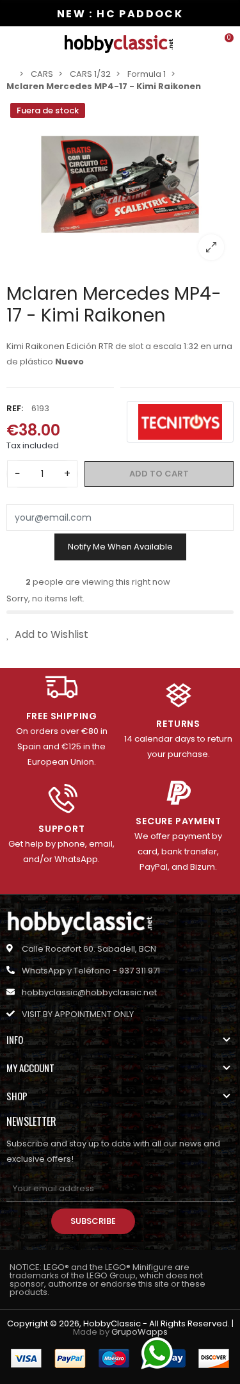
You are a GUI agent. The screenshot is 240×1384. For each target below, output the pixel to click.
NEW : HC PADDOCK (120, 13)
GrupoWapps (139, 1332)
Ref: (14, 408)
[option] (120, 184)
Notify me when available (120, 547)
